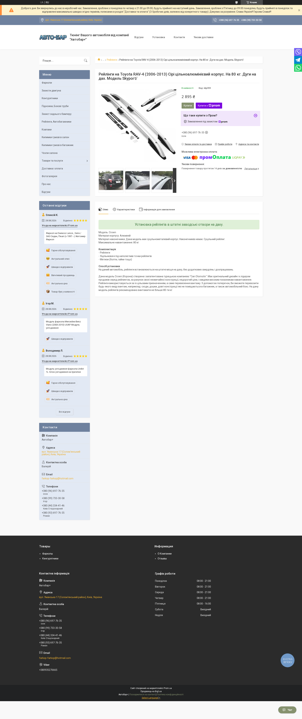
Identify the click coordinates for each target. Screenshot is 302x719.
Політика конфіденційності (170, 694)
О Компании (165, 553)
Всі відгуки (64, 411)
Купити (188, 105)
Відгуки (138, 37)
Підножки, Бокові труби (55, 106)
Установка (158, 37)
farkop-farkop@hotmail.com (57, 478)
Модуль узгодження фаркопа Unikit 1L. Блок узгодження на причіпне (65, 370)
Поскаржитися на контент (142, 694)
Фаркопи (47, 82)
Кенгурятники (50, 98)
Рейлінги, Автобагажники (56, 121)
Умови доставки (203, 37)
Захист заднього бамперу (56, 114)
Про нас (46, 184)
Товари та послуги (52, 160)
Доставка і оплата (52, 168)
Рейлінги (112, 59)
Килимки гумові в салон (55, 137)
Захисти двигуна (51, 90)
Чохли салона (49, 153)
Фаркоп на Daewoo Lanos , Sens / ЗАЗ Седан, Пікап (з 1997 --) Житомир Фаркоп (65, 236)
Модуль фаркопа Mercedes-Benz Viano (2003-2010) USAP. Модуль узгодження (63, 324)
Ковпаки (47, 129)
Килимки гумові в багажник (57, 145)
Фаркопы (47, 553)
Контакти (179, 37)
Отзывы (162, 558)
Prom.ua (168, 688)
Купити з (203, 105)
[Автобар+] (53, 37)
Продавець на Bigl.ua (151, 691)
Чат (290, 710)
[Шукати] (85, 60)
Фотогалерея (49, 176)
